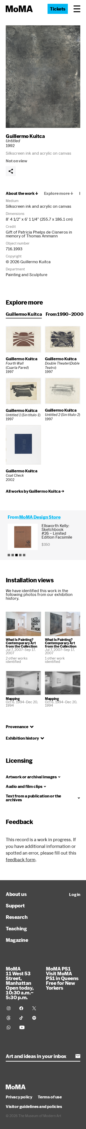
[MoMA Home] (19, 8)
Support (15, 905)
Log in (74, 894)
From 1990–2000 (64, 314)
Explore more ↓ (58, 193)
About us (16, 894)
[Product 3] (16, 555)
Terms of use (50, 1097)
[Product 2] (12, 555)
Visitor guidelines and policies (34, 1106)
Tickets (57, 8)
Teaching (16, 928)
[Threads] (10, 1018)
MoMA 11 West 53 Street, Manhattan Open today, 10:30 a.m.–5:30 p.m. (20, 983)
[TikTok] (22, 1018)
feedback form (20, 859)
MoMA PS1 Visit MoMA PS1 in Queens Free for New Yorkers (62, 978)
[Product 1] (9, 555)
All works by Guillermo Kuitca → (35, 491)
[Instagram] (10, 1008)
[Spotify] (35, 1018)
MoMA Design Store (39, 517)
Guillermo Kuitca (25, 136)
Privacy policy (19, 1097)
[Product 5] (24, 555)
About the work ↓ (22, 193)
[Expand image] (43, 76)
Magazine (17, 940)
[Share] (11, 171)
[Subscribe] (77, 1056)
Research (16, 917)
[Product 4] (20, 555)
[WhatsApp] (10, 1027)
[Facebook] (22, 1008)
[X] (35, 1008)
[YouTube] (22, 1027)
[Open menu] (77, 8)
